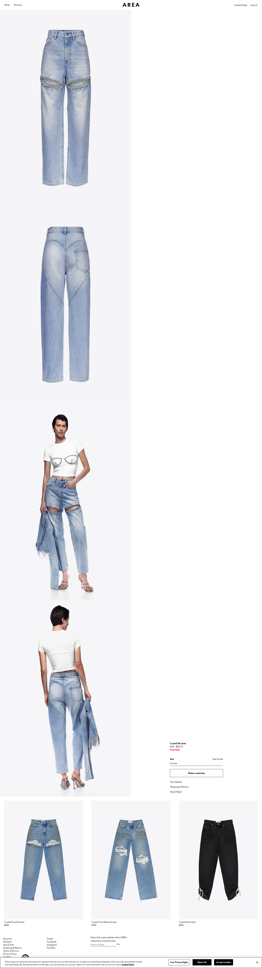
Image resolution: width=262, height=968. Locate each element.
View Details (176, 781)
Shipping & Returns (179, 786)
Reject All (202, 962)
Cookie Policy (128, 964)
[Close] (257, 962)
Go (118, 944)
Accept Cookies (223, 962)
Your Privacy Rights (179, 962)
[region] (131, 962)
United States (240, 5)
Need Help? (176, 791)
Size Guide (217, 758)
